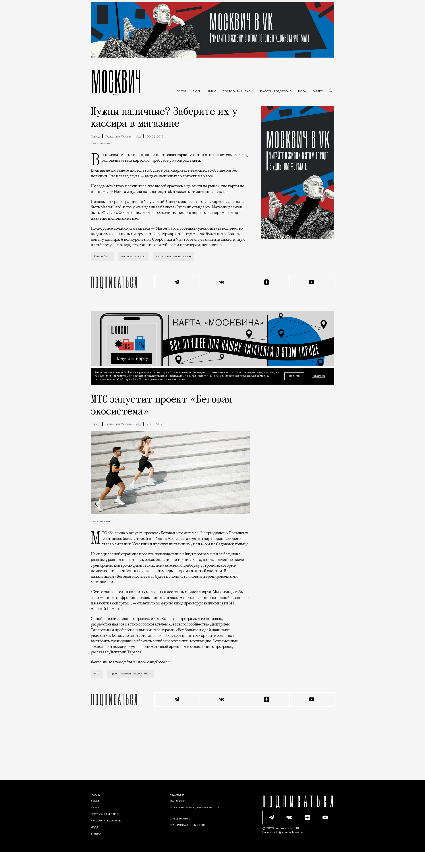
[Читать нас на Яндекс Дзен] (266, 282)
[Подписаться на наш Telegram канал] (176, 282)
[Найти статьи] (331, 91)
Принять (294, 376)
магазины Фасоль (133, 256)
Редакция (177, 795)
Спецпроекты (180, 818)
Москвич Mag (284, 828)
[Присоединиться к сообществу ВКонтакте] (221, 282)
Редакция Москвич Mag (123, 136)
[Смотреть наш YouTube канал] (311, 282)
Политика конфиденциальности (195, 807)
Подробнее (318, 376)
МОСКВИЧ (116, 81)
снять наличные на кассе (173, 256)
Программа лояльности (187, 825)
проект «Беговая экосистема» (131, 673)
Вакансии (177, 801)
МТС (97, 673)
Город (95, 136)
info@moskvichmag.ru (288, 832)
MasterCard (102, 256)
